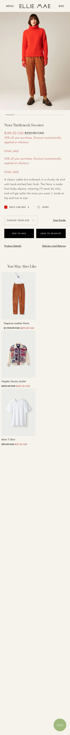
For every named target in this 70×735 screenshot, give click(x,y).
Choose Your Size (18, 220)
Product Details (12, 246)
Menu (10, 6)
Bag (61, 6)
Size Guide (59, 220)
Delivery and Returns (54, 246)
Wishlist (56, 233)
